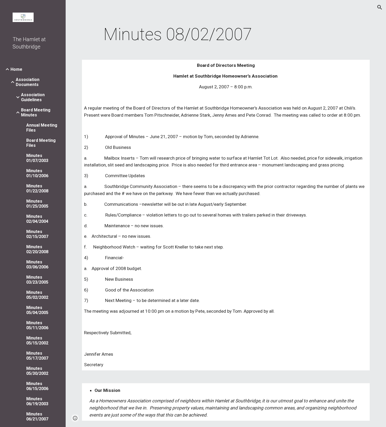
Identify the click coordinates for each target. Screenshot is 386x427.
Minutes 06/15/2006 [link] (37, 386)
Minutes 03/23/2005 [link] (37, 280)
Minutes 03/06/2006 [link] (37, 264)
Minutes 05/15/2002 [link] (37, 340)
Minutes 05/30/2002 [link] (37, 371)
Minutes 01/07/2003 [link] (37, 158)
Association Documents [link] (27, 82)
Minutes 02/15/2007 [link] (37, 234)
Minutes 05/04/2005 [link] (37, 310)
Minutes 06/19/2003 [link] (37, 401)
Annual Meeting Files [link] (41, 128)
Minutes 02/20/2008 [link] (37, 249)
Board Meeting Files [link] (41, 143)
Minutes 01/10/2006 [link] (37, 173)
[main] (178, 34)
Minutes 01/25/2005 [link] (37, 204)
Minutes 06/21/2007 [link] (37, 416)
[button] (379, 7)
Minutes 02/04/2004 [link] (37, 219)
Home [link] (16, 69)
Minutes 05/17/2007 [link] (37, 356)
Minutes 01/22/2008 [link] (37, 188)
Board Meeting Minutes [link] (35, 112)
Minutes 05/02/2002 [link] (37, 295)
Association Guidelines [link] (33, 97)
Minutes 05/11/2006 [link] (37, 325)
